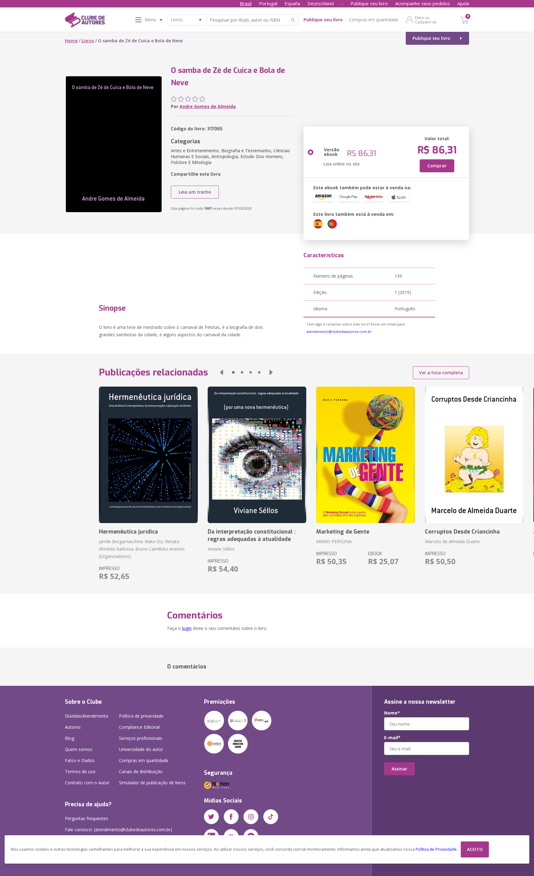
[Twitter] (211, 816)
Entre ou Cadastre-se (425, 19)
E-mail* (392, 737)
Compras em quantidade (373, 20)
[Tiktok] (270, 816)
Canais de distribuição (141, 771)
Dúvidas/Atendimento (86, 716)
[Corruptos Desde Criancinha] (474, 455)
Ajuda (463, 3)
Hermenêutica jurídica (128, 531)
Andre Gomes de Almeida (208, 106)
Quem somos (78, 749)
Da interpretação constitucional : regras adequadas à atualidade (252, 535)
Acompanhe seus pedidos (422, 3)
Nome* (392, 712)
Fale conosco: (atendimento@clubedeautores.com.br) (118, 829)
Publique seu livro (369, 3)
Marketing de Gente (342, 531)
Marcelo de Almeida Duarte (452, 541)
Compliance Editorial (139, 727)
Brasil (246, 3)
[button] (221, 372)
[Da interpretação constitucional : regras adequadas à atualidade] (257, 455)
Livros (88, 41)
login (187, 628)
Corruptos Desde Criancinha (462, 531)
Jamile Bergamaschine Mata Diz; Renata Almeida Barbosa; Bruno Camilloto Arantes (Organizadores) (142, 549)
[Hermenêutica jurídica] (148, 455)
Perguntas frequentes (86, 818)
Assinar (399, 769)
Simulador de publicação (152, 783)
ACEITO (475, 849)
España (292, 3)
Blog (69, 738)
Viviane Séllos (221, 549)
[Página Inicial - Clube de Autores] (85, 21)
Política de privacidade (141, 716)
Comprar (437, 166)
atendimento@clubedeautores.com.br (339, 331)
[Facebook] (231, 816)
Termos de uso (80, 771)
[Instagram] (251, 816)
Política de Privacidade (436, 849)
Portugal (268, 3)
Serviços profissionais (140, 738)
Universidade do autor (141, 749)
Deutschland (320, 3)
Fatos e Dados (80, 760)
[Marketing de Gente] (365, 455)
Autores (73, 727)
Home (71, 41)
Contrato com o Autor (87, 783)
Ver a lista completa (441, 372)
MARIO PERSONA (334, 541)
